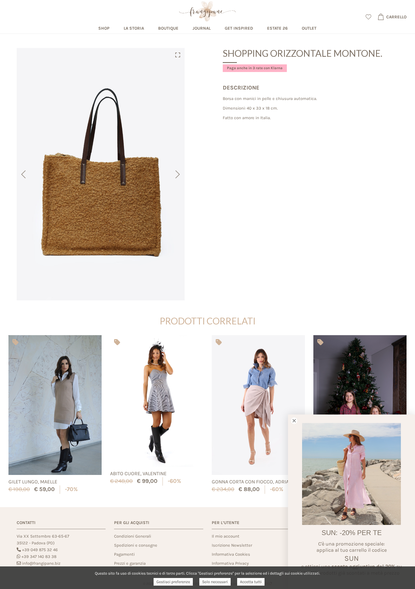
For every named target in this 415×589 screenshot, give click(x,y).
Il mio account (225, 536)
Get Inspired (239, 28)
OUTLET (309, 28)
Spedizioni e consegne (135, 545)
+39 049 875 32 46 (40, 549)
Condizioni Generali (132, 536)
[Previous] (23, 174)
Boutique (168, 28)
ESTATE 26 (277, 28)
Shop (104, 28)
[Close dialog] (294, 420)
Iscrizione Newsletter (232, 545)
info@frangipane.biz (41, 563)
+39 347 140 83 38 (38, 556)
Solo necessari (215, 581)
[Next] (178, 174)
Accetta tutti (251, 581)
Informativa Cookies (231, 554)
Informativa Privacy (230, 563)
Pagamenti (124, 554)
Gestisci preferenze (173, 581)
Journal (202, 28)
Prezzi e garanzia (130, 563)
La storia (134, 28)
